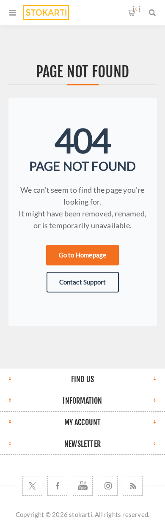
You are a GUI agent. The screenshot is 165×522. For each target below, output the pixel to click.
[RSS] (133, 486)
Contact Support (82, 282)
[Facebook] (57, 486)
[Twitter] (32, 486)
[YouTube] (83, 486)
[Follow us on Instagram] (108, 486)
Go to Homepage (83, 255)
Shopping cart (136, 9)
